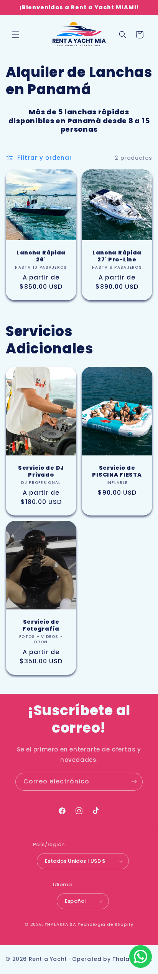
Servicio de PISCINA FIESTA (117, 471)
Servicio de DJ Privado (41, 471)
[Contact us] (140, 956)
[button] (15, 34)
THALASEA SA (60, 924)
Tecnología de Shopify (105, 924)
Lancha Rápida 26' (41, 256)
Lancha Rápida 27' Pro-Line (117, 256)
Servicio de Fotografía (41, 625)
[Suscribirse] (133, 782)
